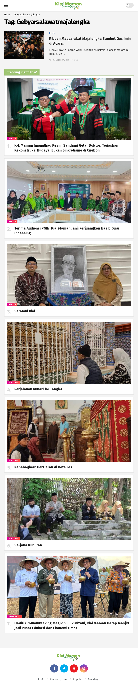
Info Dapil (14, 616)
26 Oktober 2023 (60, 59)
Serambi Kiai (24, 311)
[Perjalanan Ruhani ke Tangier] (69, 353)
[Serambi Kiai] (69, 275)
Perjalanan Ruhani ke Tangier (38, 389)
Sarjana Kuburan (28, 545)
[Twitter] (64, 668)
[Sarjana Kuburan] (69, 509)
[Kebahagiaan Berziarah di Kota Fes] (69, 431)
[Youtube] (74, 668)
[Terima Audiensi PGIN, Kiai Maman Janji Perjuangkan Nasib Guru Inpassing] (69, 192)
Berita (52, 33)
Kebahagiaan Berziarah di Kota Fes (43, 467)
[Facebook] (54, 668)
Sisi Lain (13, 382)
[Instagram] (84, 668)
